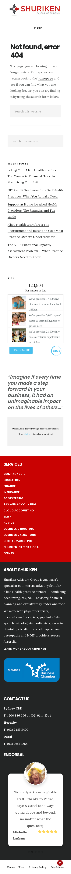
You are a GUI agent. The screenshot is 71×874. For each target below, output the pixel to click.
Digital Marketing (18, 541)
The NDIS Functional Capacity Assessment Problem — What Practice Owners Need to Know (35, 251)
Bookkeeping (14, 498)
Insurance (12, 492)
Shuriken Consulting (34, 9)
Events (9, 553)
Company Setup (16, 474)
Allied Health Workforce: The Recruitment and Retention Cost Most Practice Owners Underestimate (35, 231)
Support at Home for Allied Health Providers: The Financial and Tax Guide (32, 210)
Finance (10, 486)
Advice (9, 523)
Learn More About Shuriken (25, 649)
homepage (45, 78)
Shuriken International (22, 547)
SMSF (7, 516)
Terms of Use (15, 867)
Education (12, 480)
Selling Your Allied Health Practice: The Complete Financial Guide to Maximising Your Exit (33, 176)
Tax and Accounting (20, 504)
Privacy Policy (37, 867)
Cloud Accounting (19, 510)
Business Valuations (20, 535)
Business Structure (19, 529)
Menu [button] (38, 28)
